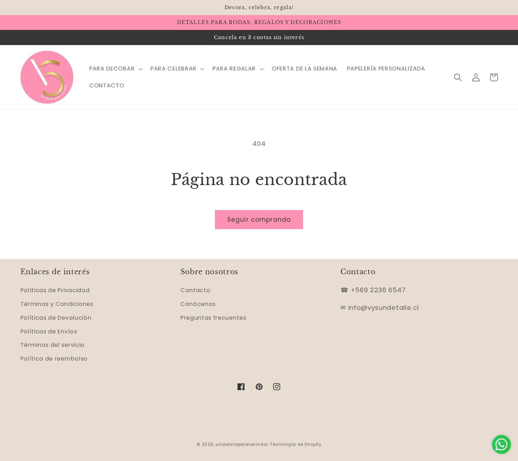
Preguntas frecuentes (213, 318)
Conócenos (198, 304)
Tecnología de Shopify (295, 444)
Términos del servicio (52, 345)
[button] (115, 68)
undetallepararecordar (242, 444)
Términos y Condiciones (56, 304)
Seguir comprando (259, 219)
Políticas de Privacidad (55, 290)
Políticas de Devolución (56, 318)
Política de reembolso (54, 359)
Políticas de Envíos (48, 331)
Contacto (195, 290)
